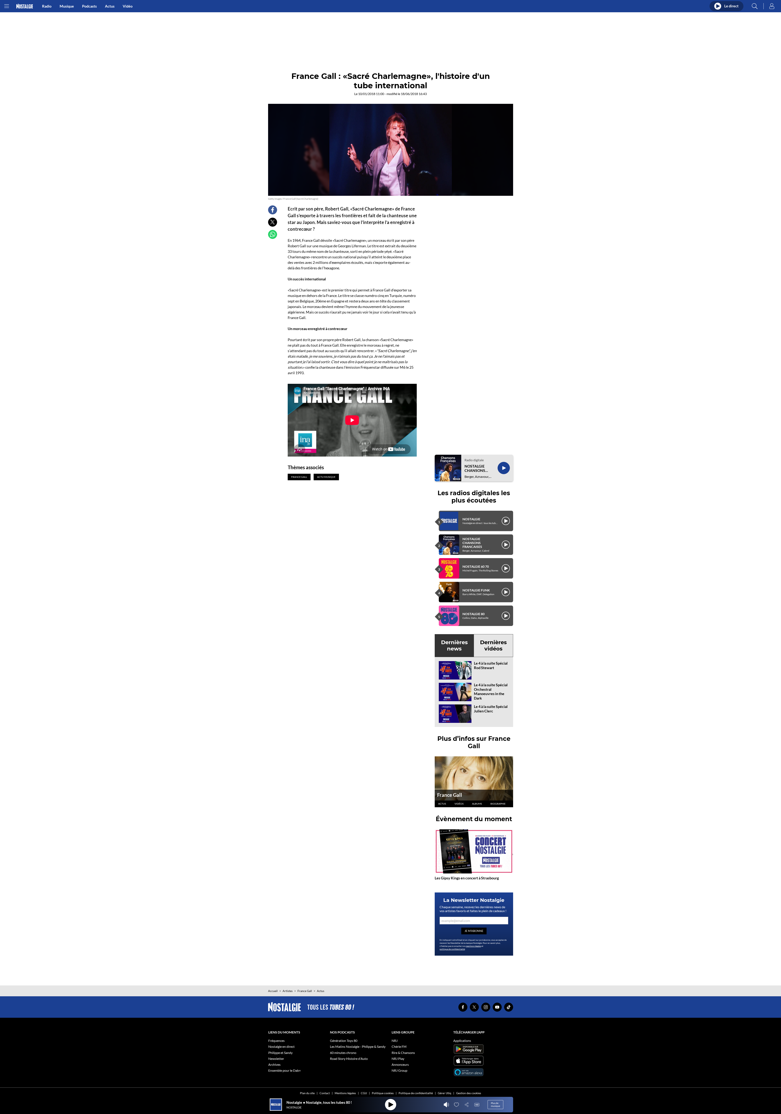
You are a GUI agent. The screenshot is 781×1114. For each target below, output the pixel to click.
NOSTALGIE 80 (473, 614)
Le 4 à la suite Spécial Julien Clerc (491, 708)
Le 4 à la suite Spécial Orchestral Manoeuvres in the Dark (491, 691)
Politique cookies (383, 1093)
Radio (46, 6)
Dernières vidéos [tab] (493, 645)
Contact (325, 1093)
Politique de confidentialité (416, 1093)
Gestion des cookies (468, 1093)
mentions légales (473, 946)
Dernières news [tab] (454, 645)
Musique (67, 6)
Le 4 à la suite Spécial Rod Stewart (491, 665)
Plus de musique (495, 1104)
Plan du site (307, 1093)
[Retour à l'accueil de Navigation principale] (24, 6)
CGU (364, 1093)
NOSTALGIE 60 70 (475, 566)
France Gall (449, 795)
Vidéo (128, 6)
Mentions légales (345, 1093)
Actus (110, 6)
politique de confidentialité (452, 949)
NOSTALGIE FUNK (476, 590)
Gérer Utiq (444, 1093)
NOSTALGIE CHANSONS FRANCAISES (476, 468)
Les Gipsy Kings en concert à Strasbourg (467, 878)
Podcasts (89, 6)
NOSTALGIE (471, 519)
